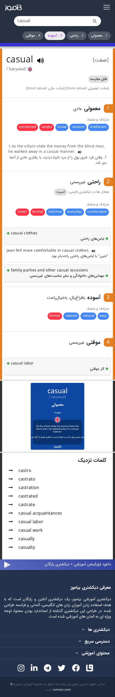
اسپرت (60, 192)
